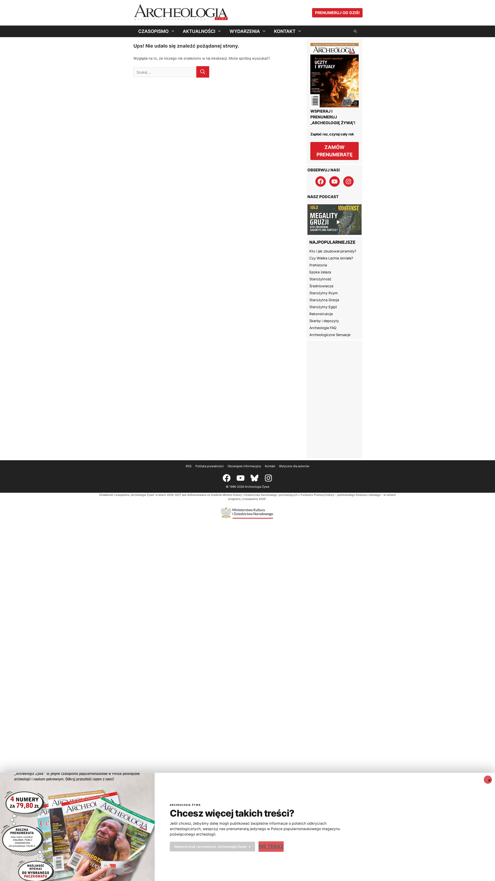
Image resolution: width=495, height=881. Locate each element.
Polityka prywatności (209, 466)
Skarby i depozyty (324, 321)
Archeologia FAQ (322, 328)
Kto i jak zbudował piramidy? (332, 251)
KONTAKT (284, 31)
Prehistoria (318, 265)
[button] (355, 31)
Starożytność (320, 279)
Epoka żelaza (320, 272)
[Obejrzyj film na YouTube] (334, 219)
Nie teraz (271, 846)
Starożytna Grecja (324, 300)
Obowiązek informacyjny (244, 466)
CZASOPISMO (153, 31)
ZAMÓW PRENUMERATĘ (334, 150)
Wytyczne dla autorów (294, 466)
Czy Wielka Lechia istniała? (331, 258)
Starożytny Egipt (323, 307)
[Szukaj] (202, 72)
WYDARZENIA (245, 31)
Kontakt (270, 466)
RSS (189, 466)
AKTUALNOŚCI (199, 31)
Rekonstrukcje (321, 314)
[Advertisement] (334, 399)
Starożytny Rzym (323, 293)
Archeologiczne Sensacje (329, 335)
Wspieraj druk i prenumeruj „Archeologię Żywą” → (212, 846)
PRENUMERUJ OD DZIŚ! (337, 12)
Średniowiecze (321, 286)
